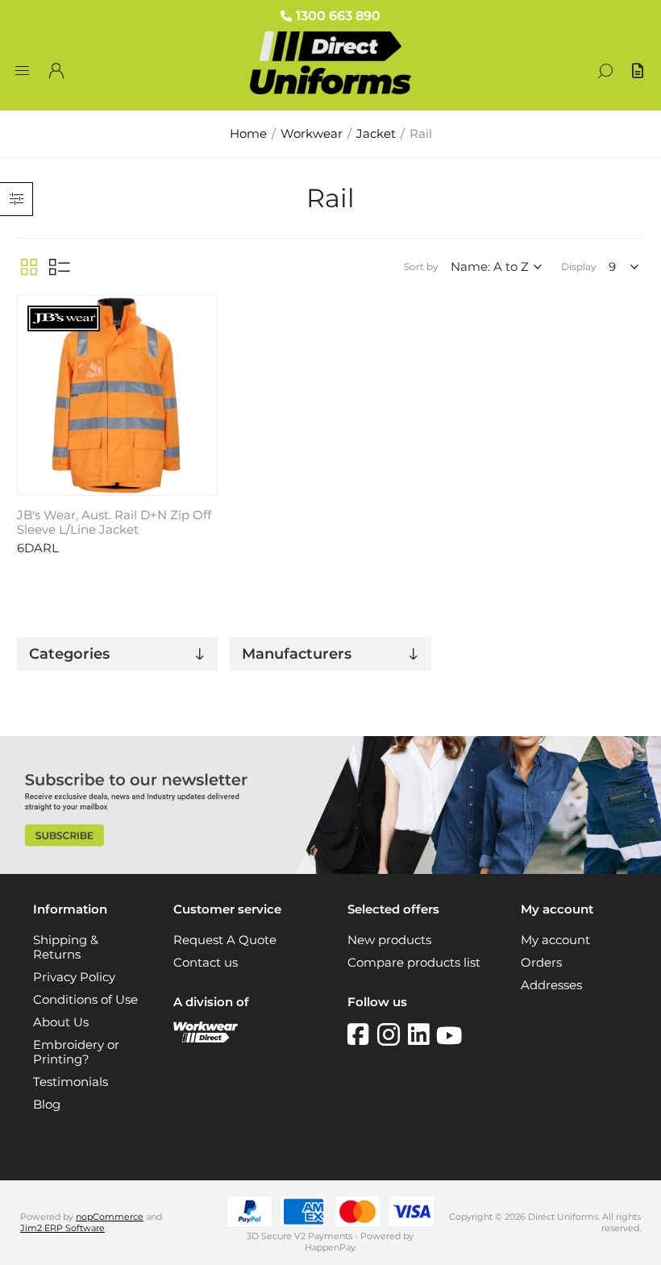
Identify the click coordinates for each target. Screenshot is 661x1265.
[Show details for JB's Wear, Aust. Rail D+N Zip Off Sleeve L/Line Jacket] (117, 395)
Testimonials (70, 1082)
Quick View (203, 312)
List (59, 267)
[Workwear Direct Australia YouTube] (449, 1034)
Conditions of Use (85, 999)
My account (555, 940)
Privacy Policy (74, 977)
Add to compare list (203, 335)
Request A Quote (224, 940)
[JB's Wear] (63, 320)
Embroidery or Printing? (76, 1052)
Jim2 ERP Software (62, 1228)
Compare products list (413, 962)
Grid (29, 267)
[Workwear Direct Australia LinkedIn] (422, 1034)
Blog (46, 1104)
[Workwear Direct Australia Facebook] (362, 1034)
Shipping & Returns (65, 947)
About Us (61, 1022)
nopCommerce (109, 1216)
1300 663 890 (338, 15)
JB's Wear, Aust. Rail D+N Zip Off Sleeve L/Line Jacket (114, 522)
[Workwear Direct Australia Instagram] (392, 1034)
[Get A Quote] (639, 70)
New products (389, 940)
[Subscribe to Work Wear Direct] (330, 870)
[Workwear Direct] (205, 1038)
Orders (541, 962)
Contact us (205, 962)
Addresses (551, 985)
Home (248, 134)
